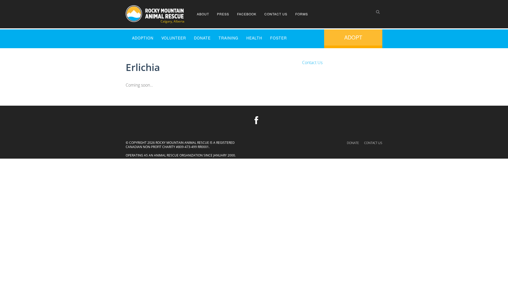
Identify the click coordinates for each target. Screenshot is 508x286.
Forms (301, 14)
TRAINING (228, 38)
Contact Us (275, 14)
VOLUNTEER (173, 38)
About (203, 14)
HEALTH (254, 38)
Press (223, 14)
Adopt (353, 37)
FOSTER (278, 38)
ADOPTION (142, 38)
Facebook (246, 14)
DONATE (202, 38)
